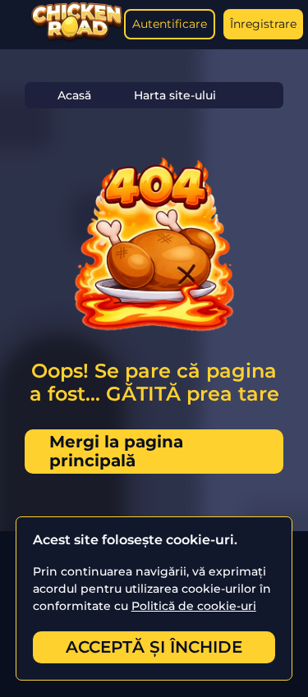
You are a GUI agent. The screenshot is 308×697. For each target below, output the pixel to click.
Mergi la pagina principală (116, 451)
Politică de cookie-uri (193, 605)
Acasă (74, 95)
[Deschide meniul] (16, 24)
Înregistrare (263, 23)
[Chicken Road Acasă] (77, 38)
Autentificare (169, 23)
